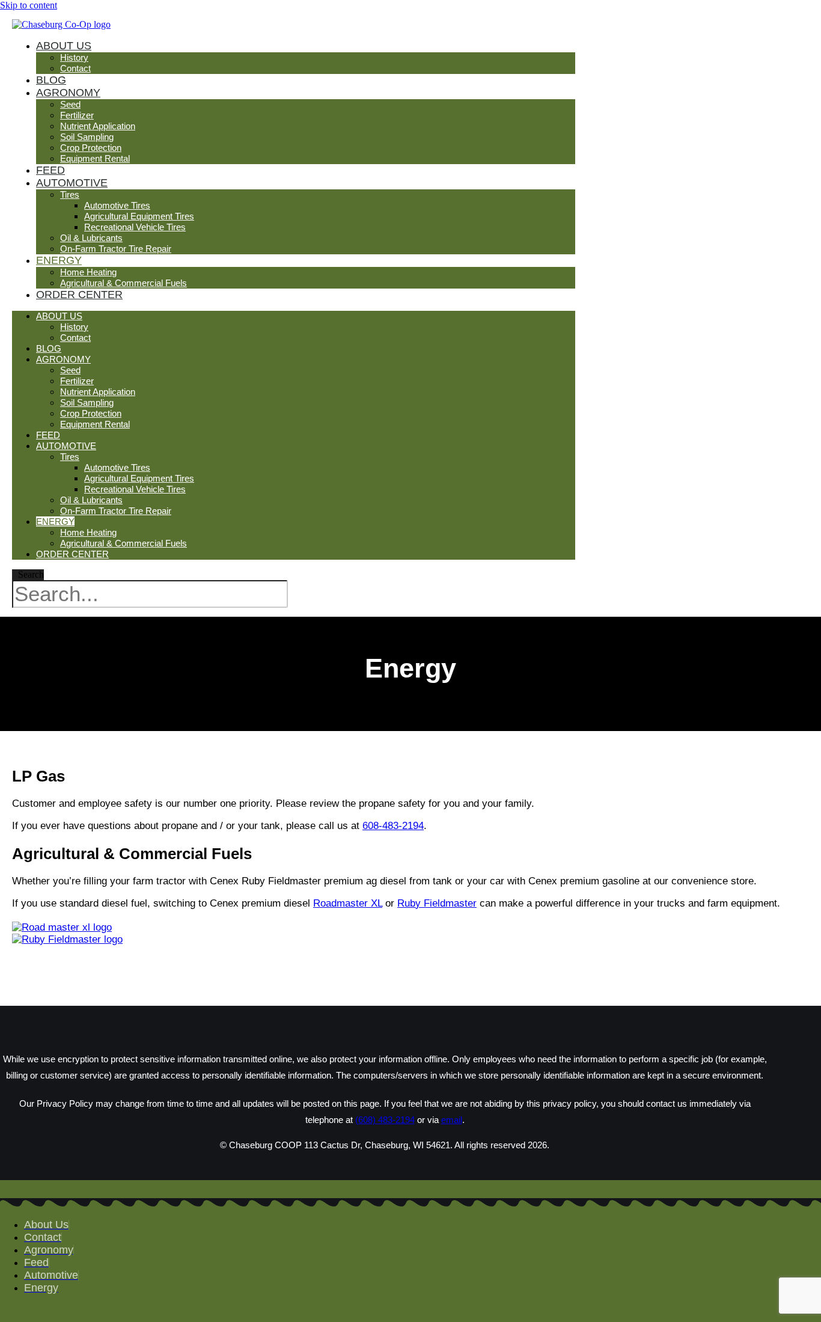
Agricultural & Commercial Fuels (123, 283)
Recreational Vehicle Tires (135, 227)
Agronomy (68, 93)
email (451, 1120)
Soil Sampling (87, 137)
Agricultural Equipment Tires (139, 216)
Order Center (79, 295)
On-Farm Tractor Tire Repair (115, 248)
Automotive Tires (117, 205)
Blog (48, 348)
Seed (70, 104)
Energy (59, 260)
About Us (63, 46)
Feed (48, 435)
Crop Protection (90, 147)
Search (31, 574)
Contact (75, 68)
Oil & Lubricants (91, 238)
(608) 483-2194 (385, 1120)
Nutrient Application (97, 126)
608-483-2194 (393, 825)
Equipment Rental (95, 158)
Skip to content (28, 5)
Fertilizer (77, 115)
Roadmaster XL (347, 903)
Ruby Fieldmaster (437, 903)
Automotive (72, 183)
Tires (69, 194)
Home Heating (88, 272)
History (74, 57)
